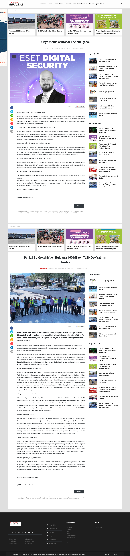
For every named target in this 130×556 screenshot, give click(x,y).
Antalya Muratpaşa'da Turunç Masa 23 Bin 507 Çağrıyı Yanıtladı (108, 68)
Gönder (79, 206)
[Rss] (26, 532)
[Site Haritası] (29, 532)
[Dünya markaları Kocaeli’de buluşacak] (47, 77)
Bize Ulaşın (52, 543)
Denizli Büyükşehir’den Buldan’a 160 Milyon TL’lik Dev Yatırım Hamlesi (108, 76)
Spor (97, 4)
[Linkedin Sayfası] (23, 532)
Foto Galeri (53, 525)
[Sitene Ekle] (33, 532)
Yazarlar (52, 532)
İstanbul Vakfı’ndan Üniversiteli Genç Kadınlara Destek (107, 138)
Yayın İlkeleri (12, 541)
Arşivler (51, 536)
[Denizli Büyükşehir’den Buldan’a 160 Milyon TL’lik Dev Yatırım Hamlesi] (47, 297)
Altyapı (50, 4)
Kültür (61, 4)
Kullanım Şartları (29, 539)
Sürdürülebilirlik (70, 4)
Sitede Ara (99, 527)
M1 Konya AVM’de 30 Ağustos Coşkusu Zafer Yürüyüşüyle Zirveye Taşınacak (108, 169)
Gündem (43, 4)
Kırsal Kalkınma (82, 4)
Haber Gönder (29, 543)
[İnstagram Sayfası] (16, 532)
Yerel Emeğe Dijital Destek (107, 92)
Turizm (91, 4)
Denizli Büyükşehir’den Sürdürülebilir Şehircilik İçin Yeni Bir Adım (107, 130)
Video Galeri (53, 528)
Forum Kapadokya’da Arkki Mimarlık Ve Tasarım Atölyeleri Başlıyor (107, 146)
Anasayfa (12, 11)
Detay (107, 554)
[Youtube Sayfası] (19, 532)
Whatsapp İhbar (29, 541)
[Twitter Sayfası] (13, 532)
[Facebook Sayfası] (10, 532)
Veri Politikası (13, 543)
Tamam (115, 554)
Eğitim (56, 4)
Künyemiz (52, 539)
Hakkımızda (12, 539)
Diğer (102, 4)
